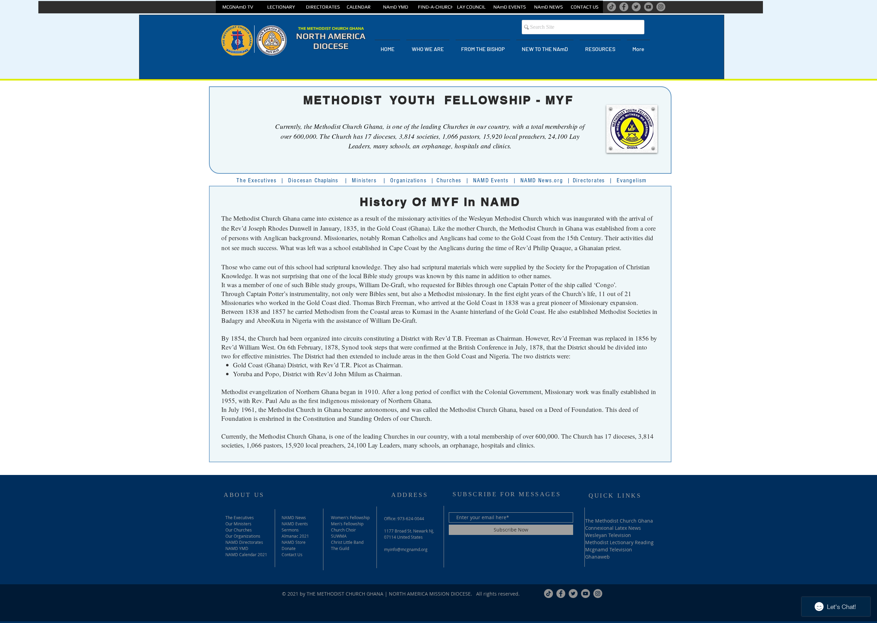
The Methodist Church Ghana (619, 520)
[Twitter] (636, 6)
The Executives (256, 180)
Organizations (408, 180)
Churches (448, 180)
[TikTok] (611, 6)
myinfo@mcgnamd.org (406, 549)
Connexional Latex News (613, 528)
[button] (428, 46)
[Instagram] (660, 6)
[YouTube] (648, 6)
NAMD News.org (541, 180)
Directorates (589, 180)
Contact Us (292, 554)
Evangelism (632, 180)
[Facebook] (623, 6)
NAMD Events (491, 180)
